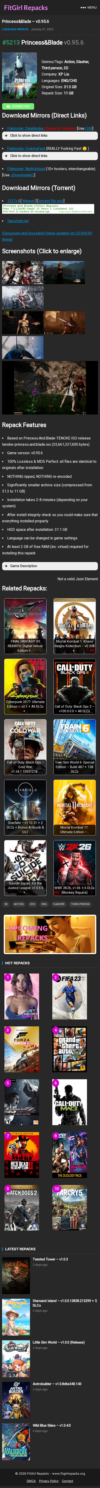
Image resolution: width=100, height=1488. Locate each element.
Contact (67, 1481)
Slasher (58, 904)
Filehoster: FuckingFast (26, 148)
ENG (44, 904)
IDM (88, 128)
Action (18, 904)
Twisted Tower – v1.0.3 (50, 1259)
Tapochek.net (18, 221)
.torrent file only (50, 201)
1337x (12, 201)
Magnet (28, 201)
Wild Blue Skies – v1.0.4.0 (52, 1425)
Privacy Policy (49, 1481)
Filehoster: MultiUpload (26, 169)
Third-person (80, 904)
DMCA (31, 1481)
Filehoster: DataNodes (25, 128)
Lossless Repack (15, 29)
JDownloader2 (22, 175)
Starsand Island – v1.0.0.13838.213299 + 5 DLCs (65, 1303)
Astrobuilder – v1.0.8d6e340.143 (57, 1384)
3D (6, 904)
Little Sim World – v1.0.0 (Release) (59, 1342)
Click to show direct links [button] (28, 136)
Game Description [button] (23, 566)
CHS (32, 904)
